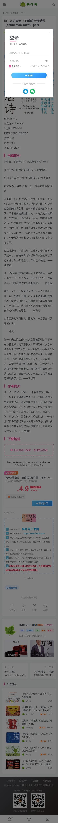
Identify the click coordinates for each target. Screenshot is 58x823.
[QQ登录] (25, 91)
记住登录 (15, 66)
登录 (30, 75)
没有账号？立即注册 (18, 43)
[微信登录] (32, 91)
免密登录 (45, 66)
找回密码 (35, 66)
